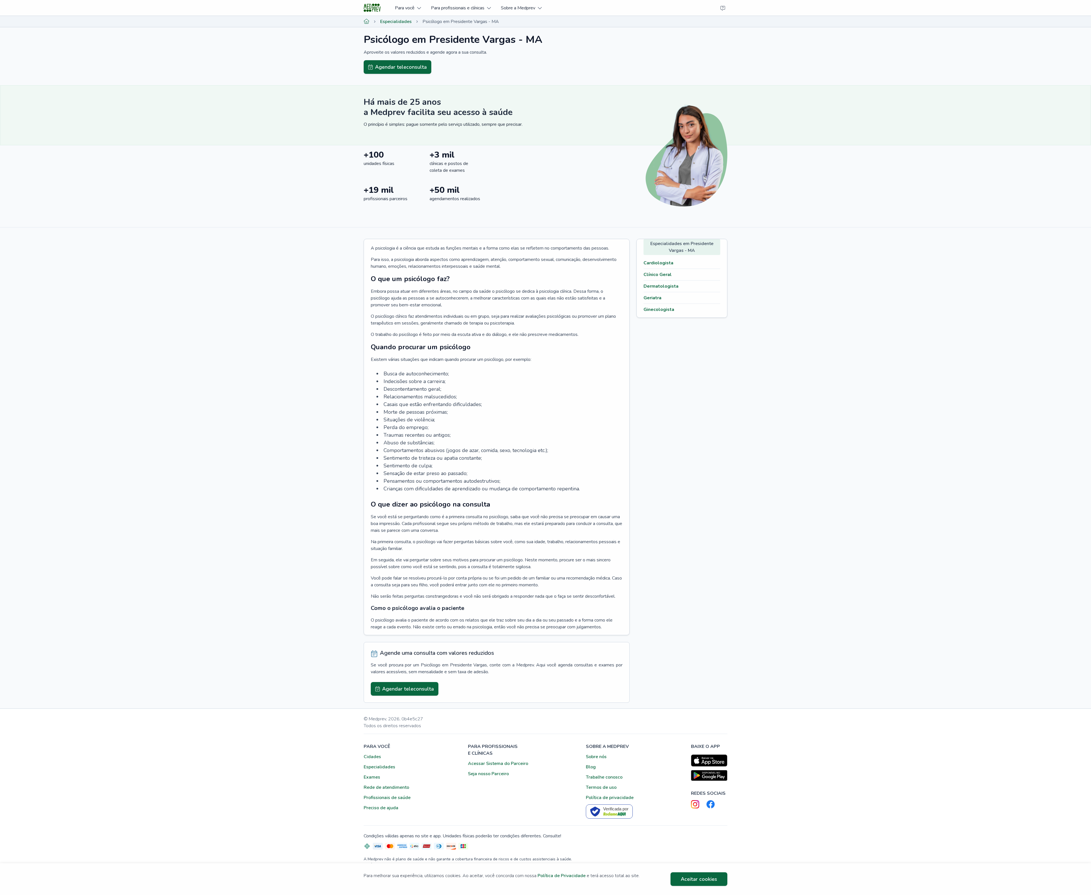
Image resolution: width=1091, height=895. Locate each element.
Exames (372, 777)
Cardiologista (658, 263)
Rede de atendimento (386, 787)
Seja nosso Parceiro (488, 774)
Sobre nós (596, 757)
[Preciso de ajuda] (722, 7)
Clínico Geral (658, 274)
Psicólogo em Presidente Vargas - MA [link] (460, 21)
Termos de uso (601, 787)
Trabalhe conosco (604, 777)
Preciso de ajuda (381, 808)
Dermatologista (661, 286)
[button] (408, 8)
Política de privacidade (610, 797)
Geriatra (652, 298)
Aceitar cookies (699, 879)
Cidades (372, 757)
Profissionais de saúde (387, 797)
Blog (591, 767)
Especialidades (396, 21)
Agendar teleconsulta (401, 67)
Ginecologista (659, 309)
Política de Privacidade (562, 876)
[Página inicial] (366, 21)
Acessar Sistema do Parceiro (498, 763)
